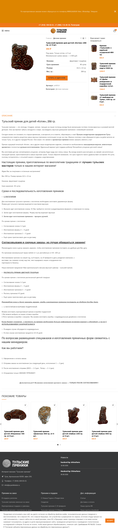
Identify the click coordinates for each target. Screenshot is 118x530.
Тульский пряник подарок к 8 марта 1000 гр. (107, 66)
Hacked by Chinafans (70, 471)
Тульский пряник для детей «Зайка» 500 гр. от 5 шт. (102, 433)
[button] (26, 405)
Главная (49, 38)
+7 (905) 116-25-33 (62, 25)
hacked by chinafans (70, 462)
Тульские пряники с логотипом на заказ (17, 510)
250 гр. (83, 71)
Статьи (83, 498)
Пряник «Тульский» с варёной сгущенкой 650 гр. (107, 50)
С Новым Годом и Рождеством (52, 498)
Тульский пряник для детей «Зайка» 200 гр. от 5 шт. (72, 433)
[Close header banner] (115, 11)
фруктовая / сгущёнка (78, 61)
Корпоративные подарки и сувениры (15, 506)
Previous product (81, 38)
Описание (7, 116)
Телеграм (75, 25)
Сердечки (44, 502)
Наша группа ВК (86, 506)
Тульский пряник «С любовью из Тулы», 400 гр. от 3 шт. (107, 98)
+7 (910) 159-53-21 (46, 25)
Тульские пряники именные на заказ (15, 502)
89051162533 (72, 11)
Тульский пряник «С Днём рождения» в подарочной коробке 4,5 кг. (107, 81)
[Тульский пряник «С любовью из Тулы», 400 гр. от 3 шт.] (94, 100)
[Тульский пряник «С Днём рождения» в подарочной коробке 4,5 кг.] (94, 83)
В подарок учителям (9, 498)
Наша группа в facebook (89, 510)
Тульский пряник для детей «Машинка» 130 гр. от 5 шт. (14, 433)
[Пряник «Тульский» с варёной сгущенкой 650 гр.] (94, 52)
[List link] (29, 481)
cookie (64, 514)
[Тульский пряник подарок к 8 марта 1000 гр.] (94, 67)
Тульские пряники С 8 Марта (52, 510)
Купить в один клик (56, 78)
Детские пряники (59, 38)
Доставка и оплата (87, 502)
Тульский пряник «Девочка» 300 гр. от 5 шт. (43, 433)
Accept (110, 520)
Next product (85, 38)
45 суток (83, 64)
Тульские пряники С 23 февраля (53, 506)
